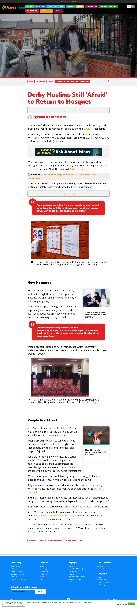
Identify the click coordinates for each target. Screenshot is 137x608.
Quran (29, 6)
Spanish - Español (103, 582)
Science (42, 582)
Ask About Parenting (17, 574)
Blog (41, 579)
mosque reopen (71, 540)
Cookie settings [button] (122, 604)
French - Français (102, 580)
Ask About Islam (16, 566)
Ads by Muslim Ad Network (68, 1)
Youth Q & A (46, 11)
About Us (100, 566)
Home (31, 81)
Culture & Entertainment (76, 579)
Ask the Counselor (16, 571)
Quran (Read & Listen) (75, 569)
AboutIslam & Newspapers (50, 116)
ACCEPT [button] (131, 604)
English (99, 577)
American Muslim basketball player (58, 515)
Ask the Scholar (15, 569)
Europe (51, 81)
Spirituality (40, 6)
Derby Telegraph (78, 169)
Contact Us (100, 569)
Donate (58, 11)
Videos (80, 6)
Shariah (70, 6)
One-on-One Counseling (18, 579)
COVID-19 (88, 128)
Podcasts (71, 574)
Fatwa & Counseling (108, 6)
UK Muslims (32, 540)
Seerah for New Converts (76, 577)
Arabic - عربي (101, 585)
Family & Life (92, 6)
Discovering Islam (56, 6)
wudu (40, 141)
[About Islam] (13, 8)
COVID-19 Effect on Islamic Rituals (51, 540)
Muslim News (32, 11)
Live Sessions (72, 571)
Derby (82, 540)
